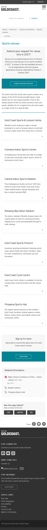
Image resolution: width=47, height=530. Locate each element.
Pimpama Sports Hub (16, 392)
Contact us (5, 464)
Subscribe (23, 356)
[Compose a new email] (22, 468)
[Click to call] (9, 468)
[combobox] (41, 2)
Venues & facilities (27, 29)
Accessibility (6, 504)
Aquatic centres (14, 388)
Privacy (4, 507)
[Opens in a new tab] (3, 453)
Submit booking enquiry (23, 83)
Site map (4, 498)
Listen (11, 383)
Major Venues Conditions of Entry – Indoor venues (25, 378)
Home (4, 29)
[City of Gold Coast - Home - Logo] (11, 8)
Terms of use (6, 509)
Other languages (7, 501)
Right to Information (8, 512)
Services (13, 29)
